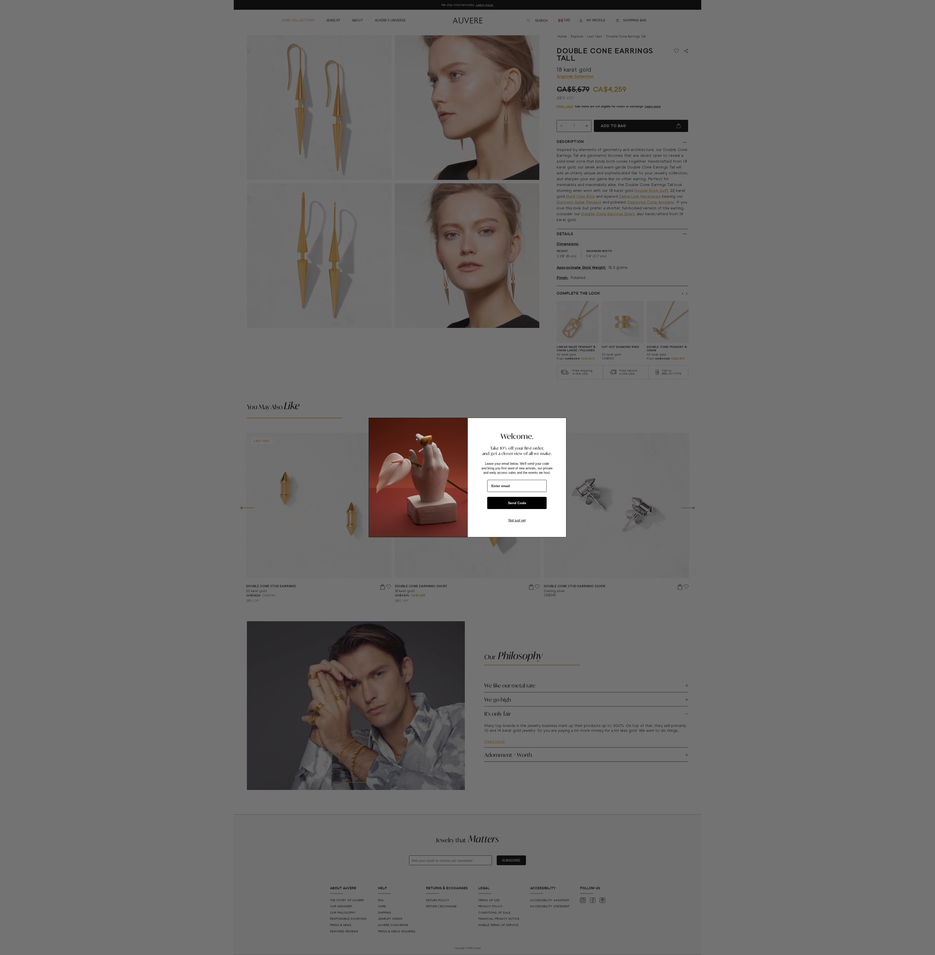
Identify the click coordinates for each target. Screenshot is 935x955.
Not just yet (517, 520)
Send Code (517, 503)
